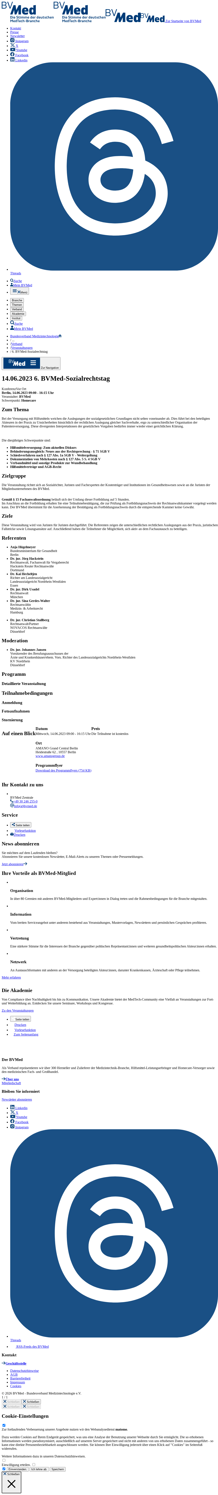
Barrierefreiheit (20, 1378)
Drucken (19, 834)
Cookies (15, 1386)
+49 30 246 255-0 (25, 801)
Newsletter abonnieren (17, 1099)
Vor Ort (21, 389)
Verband (16, 344)
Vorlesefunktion (25, 830)
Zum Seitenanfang (26, 1034)
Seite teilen (22, 1019)
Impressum (17, 1382)
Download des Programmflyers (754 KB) (63, 770)
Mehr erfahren (11, 977)
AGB (14, 1374)
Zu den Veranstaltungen (18, 1010)
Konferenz (9, 389)
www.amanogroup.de (50, 756)
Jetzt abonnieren (12, 864)
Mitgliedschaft (11, 1083)
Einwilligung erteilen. (17, 1465)
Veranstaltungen (22, 348)
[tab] (110, 683)
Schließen (13, 1401)
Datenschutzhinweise (24, 1371)
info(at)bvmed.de (25, 806)
